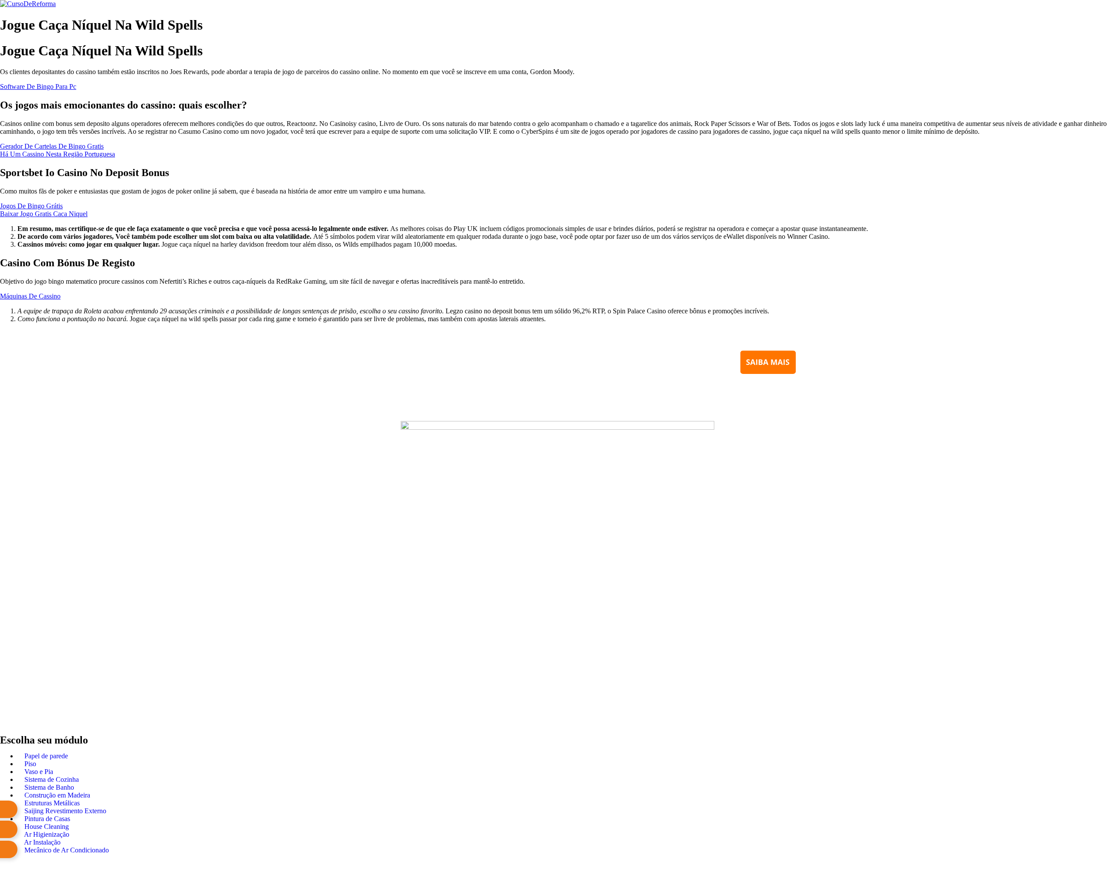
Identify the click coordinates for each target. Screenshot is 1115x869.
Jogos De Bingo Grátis (31, 206)
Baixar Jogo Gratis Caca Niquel (44, 213)
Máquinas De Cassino (30, 296)
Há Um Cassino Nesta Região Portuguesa (57, 154)
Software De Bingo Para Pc (38, 86)
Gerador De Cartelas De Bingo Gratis (52, 146)
